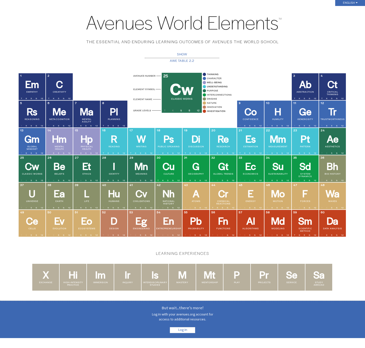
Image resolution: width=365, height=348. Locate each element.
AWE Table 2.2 (182, 61)
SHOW (182, 54)
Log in (182, 330)
